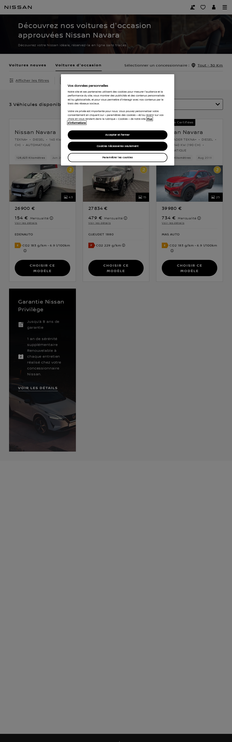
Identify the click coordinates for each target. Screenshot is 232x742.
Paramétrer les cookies (117, 157)
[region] (117, 119)
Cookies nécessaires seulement (118, 146)
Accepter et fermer (117, 134)
